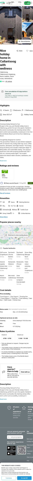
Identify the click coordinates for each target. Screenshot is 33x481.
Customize (9, 478)
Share (20, 50)
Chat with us (25, 372)
